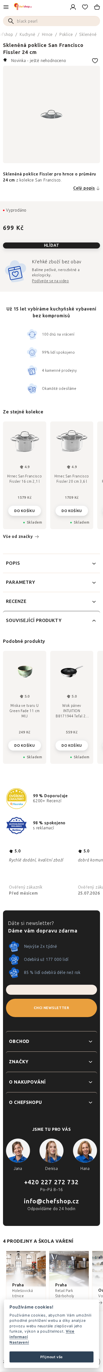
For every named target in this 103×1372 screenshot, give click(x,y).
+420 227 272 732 (51, 1182)
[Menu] (6, 7)
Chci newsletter (51, 1008)
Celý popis (84, 188)
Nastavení (19, 1342)
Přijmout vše (51, 1357)
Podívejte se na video (50, 281)
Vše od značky (18, 536)
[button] (24, 744)
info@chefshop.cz (51, 1201)
